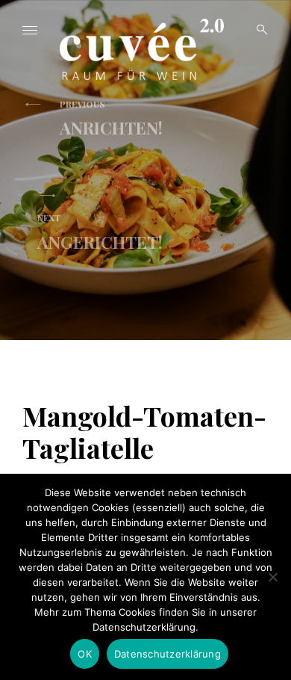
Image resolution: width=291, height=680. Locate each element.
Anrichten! (111, 119)
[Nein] (272, 576)
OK (85, 654)
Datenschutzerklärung (167, 654)
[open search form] (257, 30)
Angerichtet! (100, 232)
